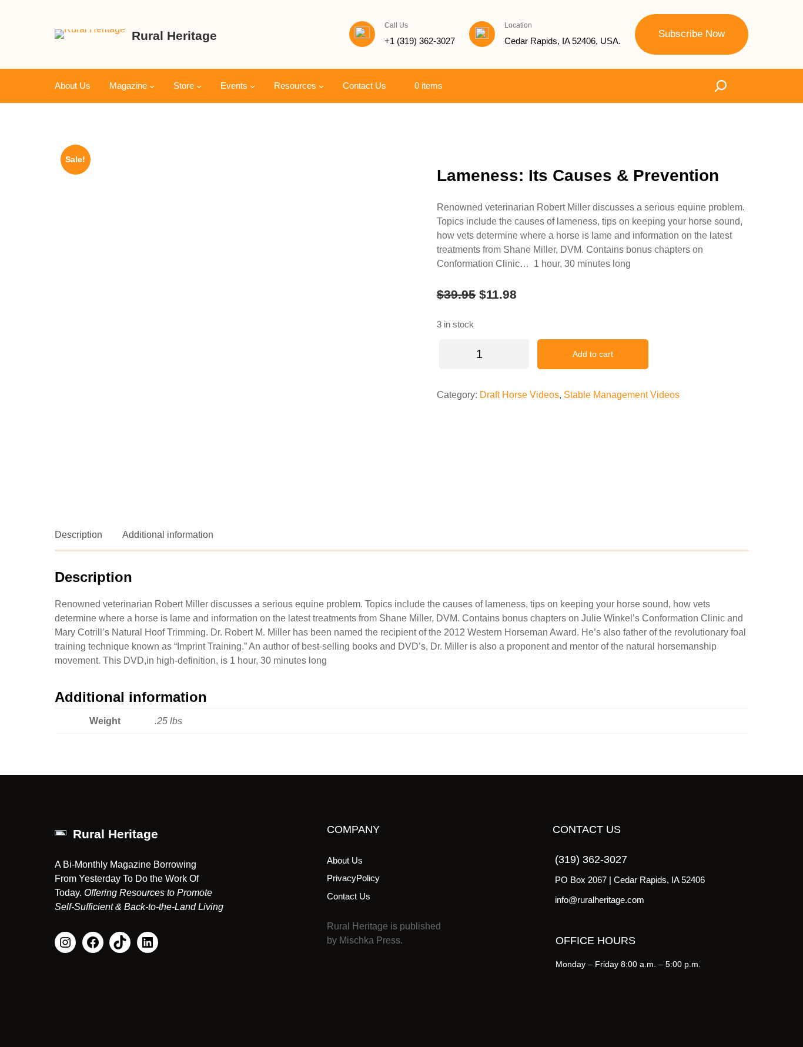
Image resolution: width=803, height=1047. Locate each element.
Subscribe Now (691, 33)
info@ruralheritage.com (599, 900)
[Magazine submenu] (152, 85)
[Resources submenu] (321, 85)
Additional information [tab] (167, 535)
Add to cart (593, 354)
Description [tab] (78, 535)
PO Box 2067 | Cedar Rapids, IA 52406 (630, 880)
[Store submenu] (199, 85)
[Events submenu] (252, 85)
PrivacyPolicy (353, 878)
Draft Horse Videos (519, 395)
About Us (345, 860)
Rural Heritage (174, 35)
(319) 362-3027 (591, 859)
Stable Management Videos (622, 395)
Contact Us (348, 896)
